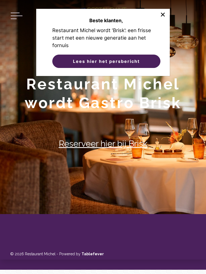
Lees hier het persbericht (106, 61)
